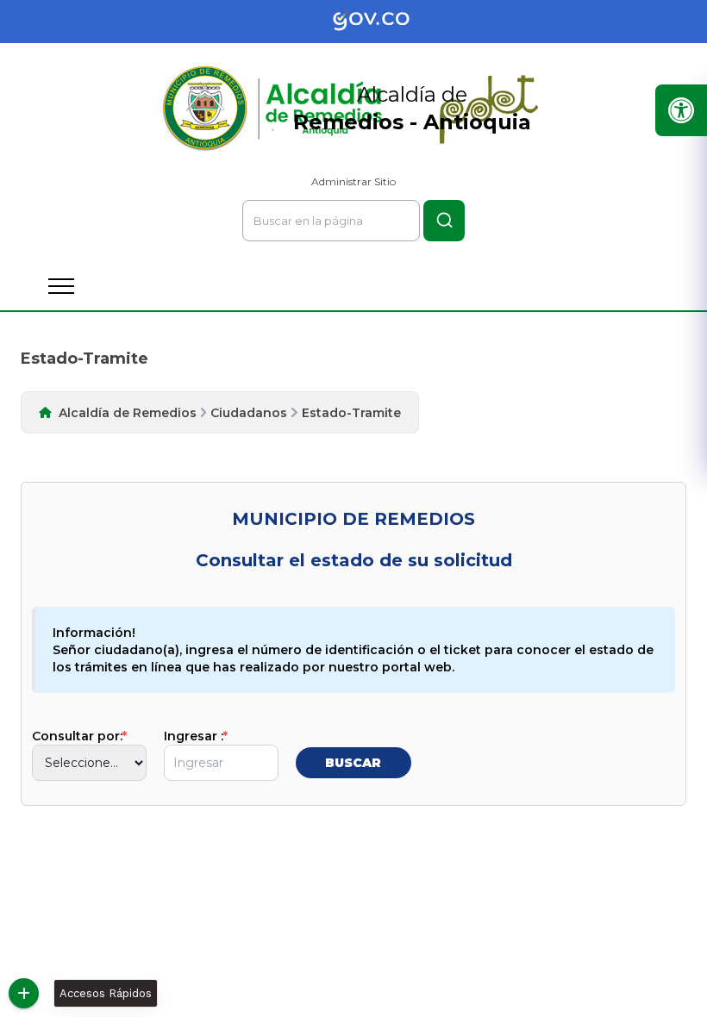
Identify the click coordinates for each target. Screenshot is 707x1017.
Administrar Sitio (353, 181)
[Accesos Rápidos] (24, 993)
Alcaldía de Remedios (128, 413)
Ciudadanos (248, 413)
